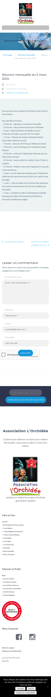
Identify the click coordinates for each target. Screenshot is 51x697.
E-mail (7, 324)
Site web (9, 337)
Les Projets (7, 541)
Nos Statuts (8, 528)
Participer (6, 548)
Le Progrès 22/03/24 (14, 242)
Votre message (12, 277)
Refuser (31, 689)
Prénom (8, 310)
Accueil (4, 522)
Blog (3, 575)
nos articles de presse (11, 585)
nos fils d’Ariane (8, 592)
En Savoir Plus (9, 545)
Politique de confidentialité (25, 693)
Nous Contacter (8, 554)
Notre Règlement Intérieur (13, 531)
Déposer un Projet (11, 568)
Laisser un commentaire (17, 93)
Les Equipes (7, 538)
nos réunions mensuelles (12, 589)
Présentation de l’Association (13, 525)
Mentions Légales (8, 648)
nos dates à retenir (9, 582)
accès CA (5, 661)
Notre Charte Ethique (11, 535)
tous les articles (8, 579)
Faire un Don (8, 515)
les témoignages (9, 595)
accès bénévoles (11, 657)
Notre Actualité (8, 551)
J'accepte (20, 689)
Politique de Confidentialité (11, 651)
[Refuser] (47, 686)
